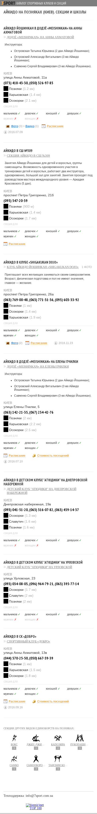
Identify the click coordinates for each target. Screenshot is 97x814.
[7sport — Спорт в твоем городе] (8, 3)
